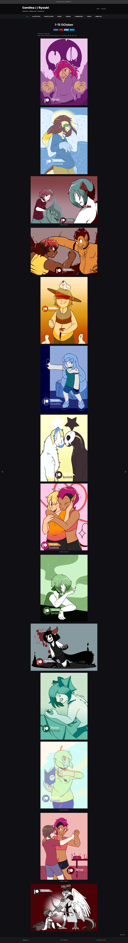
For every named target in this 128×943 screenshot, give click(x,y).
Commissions (79, 16)
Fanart (59, 16)
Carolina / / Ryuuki (35, 7)
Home (98, 8)
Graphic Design (48, 16)
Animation (98, 16)
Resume (104, 8)
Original (68, 16)
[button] (122, 934)
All (27, 16)
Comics (89, 16)
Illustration (36, 16)
